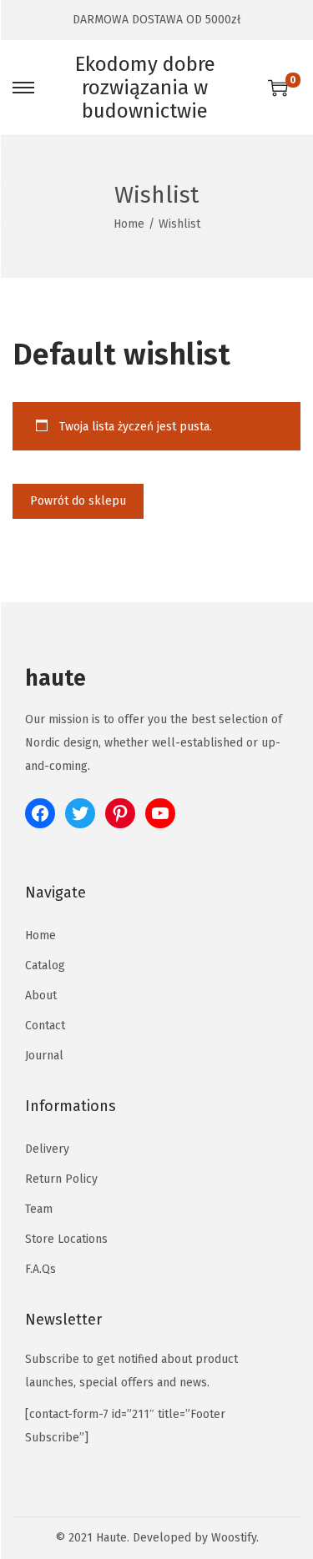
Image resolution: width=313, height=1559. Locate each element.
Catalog (45, 965)
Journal (44, 1056)
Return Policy (61, 1179)
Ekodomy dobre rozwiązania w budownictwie (145, 88)
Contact (45, 1025)
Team (39, 1209)
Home (129, 224)
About (41, 995)
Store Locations (66, 1239)
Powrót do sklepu (78, 501)
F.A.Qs (40, 1269)
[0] (278, 88)
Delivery (47, 1149)
